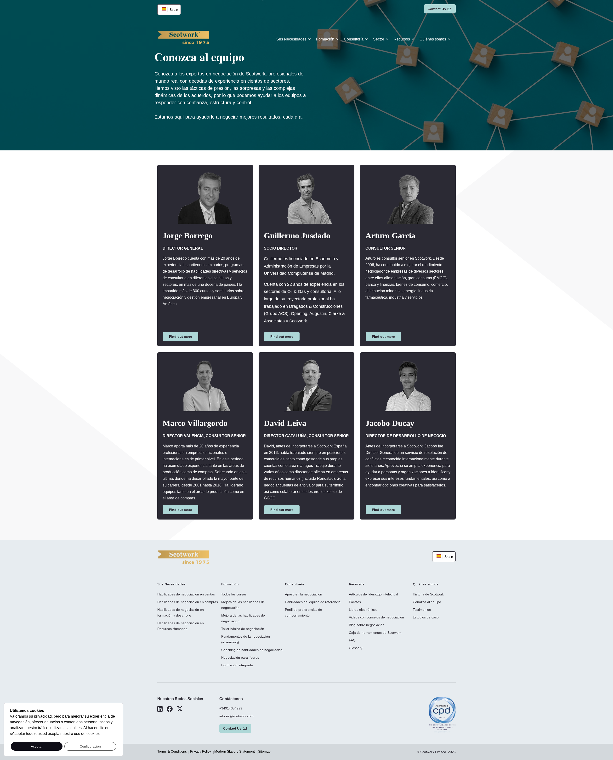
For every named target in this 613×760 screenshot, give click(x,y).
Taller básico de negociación (242, 629)
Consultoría (353, 39)
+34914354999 (230, 708)
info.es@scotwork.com (236, 716)
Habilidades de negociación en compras (187, 602)
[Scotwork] (183, 557)
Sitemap (264, 751)
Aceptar (37, 746)
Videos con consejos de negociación (376, 617)
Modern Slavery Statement (235, 751)
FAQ (352, 640)
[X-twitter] (180, 709)
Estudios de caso (426, 617)
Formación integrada (237, 665)
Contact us (437, 9)
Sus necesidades (291, 39)
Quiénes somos (433, 39)
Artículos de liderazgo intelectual (373, 594)
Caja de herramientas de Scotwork (375, 632)
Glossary (355, 648)
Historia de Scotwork (428, 594)
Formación (325, 39)
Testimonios (422, 609)
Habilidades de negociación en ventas (186, 594)
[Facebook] (170, 709)
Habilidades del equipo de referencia (313, 602)
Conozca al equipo (427, 602)
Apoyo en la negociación (303, 594)
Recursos (402, 39)
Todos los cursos (234, 594)
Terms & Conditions (172, 751)
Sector (378, 39)
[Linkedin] (160, 709)
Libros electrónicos (363, 609)
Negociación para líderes (240, 657)
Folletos (355, 602)
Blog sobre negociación (366, 625)
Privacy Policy (201, 751)
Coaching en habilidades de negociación (252, 650)
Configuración (90, 746)
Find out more (180, 336)
